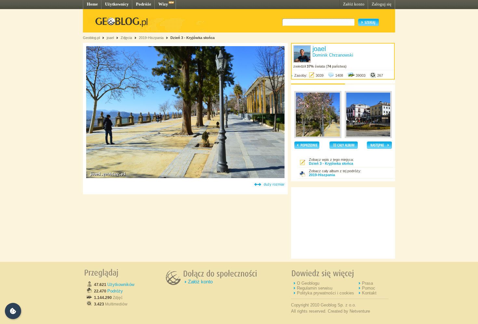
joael (110, 38)
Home (92, 4)
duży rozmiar (274, 184)
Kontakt (369, 293)
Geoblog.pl (91, 38)
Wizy (163, 4)
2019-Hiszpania (151, 38)
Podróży (115, 291)
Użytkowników (120, 284)
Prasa (367, 283)
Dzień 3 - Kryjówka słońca (192, 38)
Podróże (143, 4)
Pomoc (368, 288)
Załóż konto (354, 4)
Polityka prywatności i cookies (325, 293)
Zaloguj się (382, 4)
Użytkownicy (117, 4)
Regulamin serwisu (314, 288)
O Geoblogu (308, 283)
